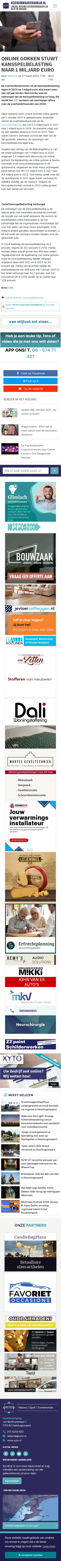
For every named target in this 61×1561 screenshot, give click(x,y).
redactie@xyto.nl (16, 1436)
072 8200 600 (15, 1431)
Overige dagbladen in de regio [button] (21, 1525)
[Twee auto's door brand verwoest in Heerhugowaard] (10, 1150)
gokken (17, 297)
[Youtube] (19, 1453)
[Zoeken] (54, 471)
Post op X (32, 381)
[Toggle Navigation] (55, 5)
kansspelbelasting (11, 124)
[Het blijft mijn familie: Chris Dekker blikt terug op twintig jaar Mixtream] (10, 1192)
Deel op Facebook (33, 373)
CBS (50, 79)
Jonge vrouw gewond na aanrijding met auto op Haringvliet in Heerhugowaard (39, 1136)
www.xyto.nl (14, 1440)
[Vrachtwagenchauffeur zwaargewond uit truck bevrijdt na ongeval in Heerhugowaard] (10, 1106)
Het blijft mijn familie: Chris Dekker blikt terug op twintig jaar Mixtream (40, 1191)
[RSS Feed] (26, 1453)
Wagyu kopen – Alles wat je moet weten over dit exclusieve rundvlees (39, 430)
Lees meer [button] (49, 1546)
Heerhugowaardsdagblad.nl (28, 3)
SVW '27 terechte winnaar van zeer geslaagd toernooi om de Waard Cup (39, 1164)
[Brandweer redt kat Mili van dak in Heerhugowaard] (10, 1178)
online (8, 297)
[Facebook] (6, 1453)
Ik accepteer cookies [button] (31, 1555)
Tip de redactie (33, 388)
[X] (12, 1453)
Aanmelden (12, 1481)
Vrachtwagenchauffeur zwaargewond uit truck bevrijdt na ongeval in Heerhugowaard (39, 1106)
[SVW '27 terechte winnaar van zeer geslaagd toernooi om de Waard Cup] (10, 1164)
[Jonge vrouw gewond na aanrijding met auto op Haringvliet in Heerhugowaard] (10, 1136)
